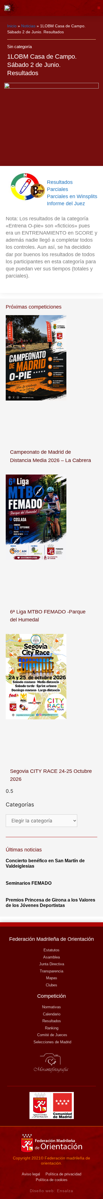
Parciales (57, 189)
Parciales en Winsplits (72, 196)
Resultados (60, 182)
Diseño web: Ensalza (52, 1190)
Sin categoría (19, 46)
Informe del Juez (66, 203)
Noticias (28, 26)
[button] (99, 8)
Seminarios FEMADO (29, 883)
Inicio (12, 26)
